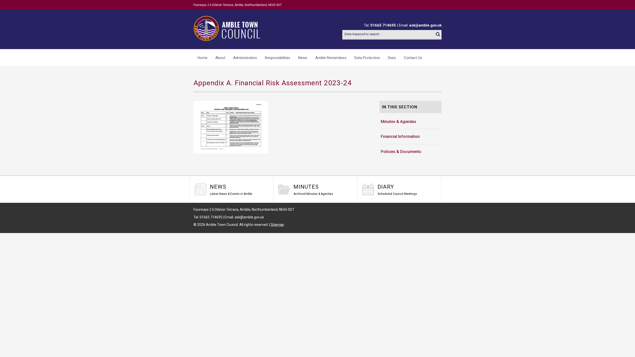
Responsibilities (277, 58)
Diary (392, 58)
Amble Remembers (331, 58)
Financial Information (400, 136)
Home (202, 58)
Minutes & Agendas (398, 121)
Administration (245, 58)
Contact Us (413, 58)
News (302, 58)
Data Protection (367, 58)
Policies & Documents (401, 151)
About (220, 58)
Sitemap (277, 225)
